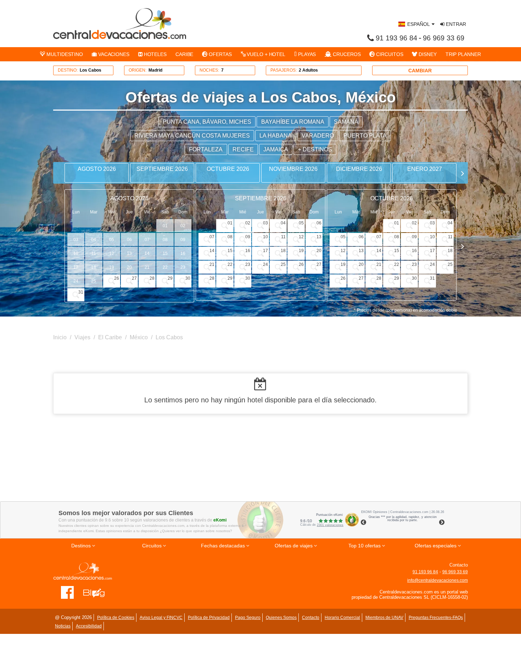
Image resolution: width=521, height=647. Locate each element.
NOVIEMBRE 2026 (293, 169)
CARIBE (184, 54)
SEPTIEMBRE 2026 (162, 169)
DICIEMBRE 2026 (359, 169)
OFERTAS (219, 54)
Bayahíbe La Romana (292, 122)
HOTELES (154, 54)
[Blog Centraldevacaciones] (97, 592)
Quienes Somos (281, 617)
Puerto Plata (365, 136)
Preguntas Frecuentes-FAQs (436, 617)
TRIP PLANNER (463, 54)
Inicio (60, 337)
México (139, 337)
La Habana (275, 136)
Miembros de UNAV (384, 617)
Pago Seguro (247, 617)
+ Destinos (315, 149)
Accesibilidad (89, 626)
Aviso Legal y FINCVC (161, 617)
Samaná (346, 122)
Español (418, 24)
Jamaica (275, 149)
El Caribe (110, 337)
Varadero (318, 136)
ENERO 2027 (424, 169)
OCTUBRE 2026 (228, 169)
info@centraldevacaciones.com (437, 580)
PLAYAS (306, 54)
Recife (243, 149)
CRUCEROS (345, 54)
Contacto (310, 617)
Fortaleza (206, 149)
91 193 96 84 (396, 38)
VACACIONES (113, 54)
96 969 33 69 (443, 38)
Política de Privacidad (209, 617)
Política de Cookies (115, 617)
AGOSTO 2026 (97, 169)
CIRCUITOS (389, 54)
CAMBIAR (420, 70)
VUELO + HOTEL (265, 54)
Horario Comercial (342, 617)
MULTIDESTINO (64, 54)
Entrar (455, 24)
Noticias (63, 626)
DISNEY (426, 54)
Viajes (82, 337)
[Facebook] (67, 592)
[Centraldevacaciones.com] (119, 23)
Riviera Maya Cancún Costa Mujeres (192, 136)
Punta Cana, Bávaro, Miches (207, 122)
